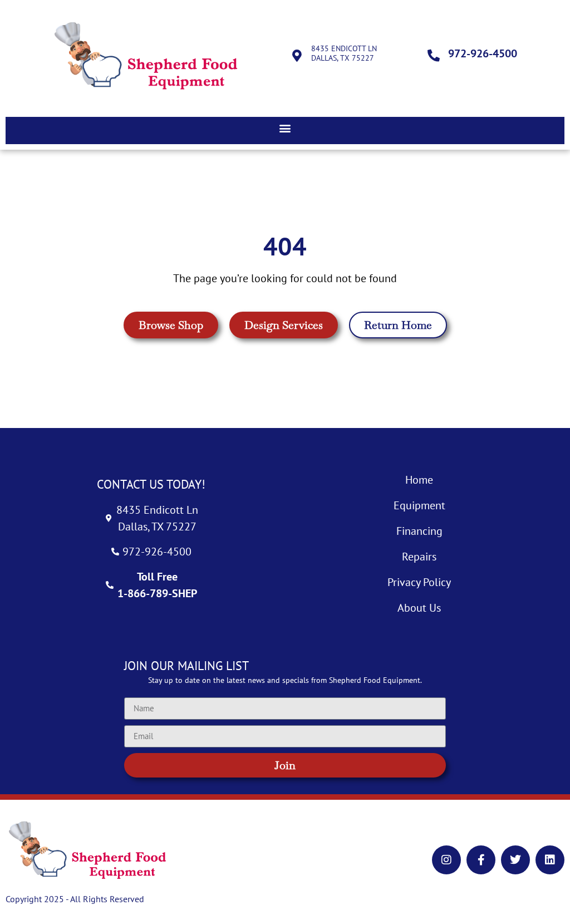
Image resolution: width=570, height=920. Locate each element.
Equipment (419, 505)
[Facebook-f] (480, 859)
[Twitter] (515, 859)
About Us (419, 608)
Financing (419, 531)
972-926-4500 (482, 53)
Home (419, 480)
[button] (285, 128)
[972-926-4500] (434, 56)
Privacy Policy (419, 582)
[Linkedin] (549, 859)
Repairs (419, 556)
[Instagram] (446, 859)
